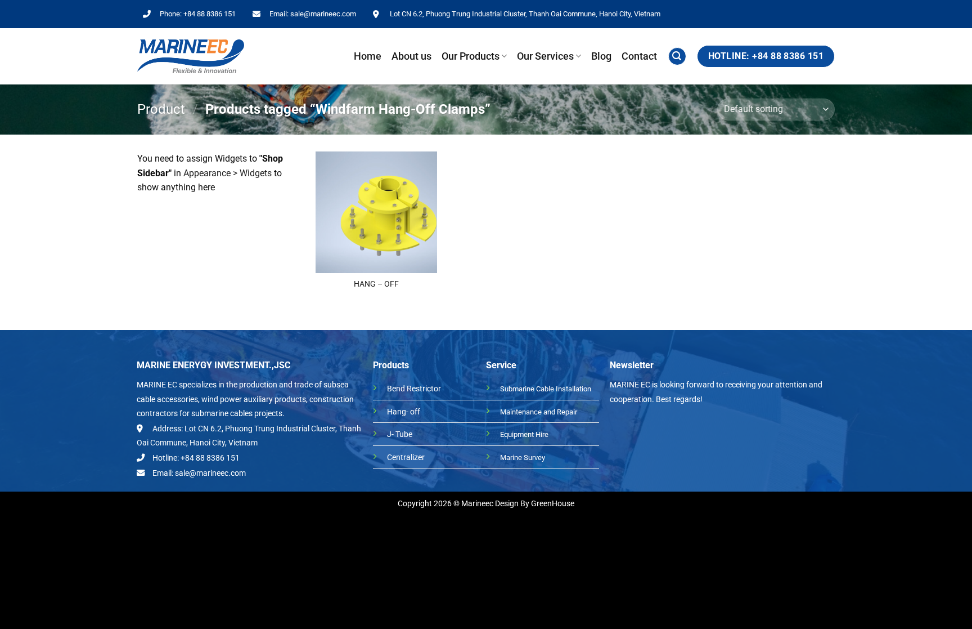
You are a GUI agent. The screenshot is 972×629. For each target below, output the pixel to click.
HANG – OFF (376, 284)
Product (161, 109)
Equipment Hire (524, 434)
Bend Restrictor (414, 389)
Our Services (545, 56)
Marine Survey (522, 457)
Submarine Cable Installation (545, 389)
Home (367, 56)
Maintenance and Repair (538, 412)
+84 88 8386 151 (209, 14)
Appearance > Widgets (227, 173)
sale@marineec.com (323, 14)
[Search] (677, 56)
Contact (639, 56)
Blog (601, 56)
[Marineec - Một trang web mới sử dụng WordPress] (190, 56)
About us (411, 56)
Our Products (471, 56)
